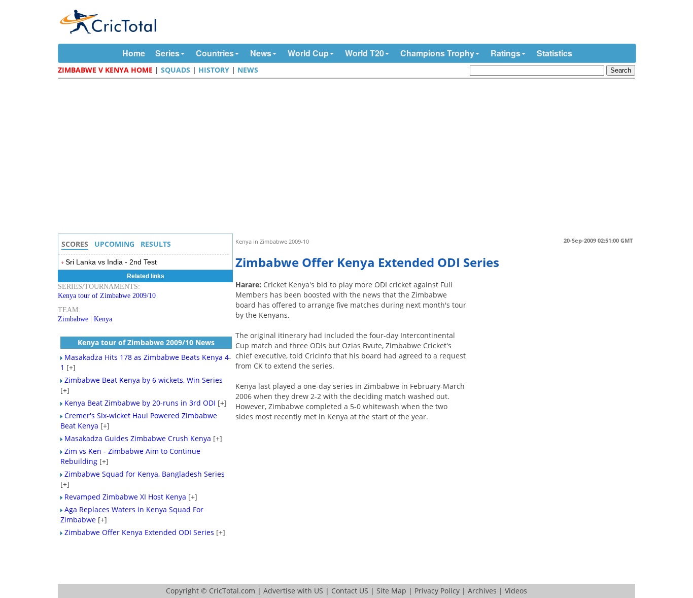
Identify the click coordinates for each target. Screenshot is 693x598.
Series (167, 53)
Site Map (391, 590)
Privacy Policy (437, 590)
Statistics (554, 53)
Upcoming (114, 244)
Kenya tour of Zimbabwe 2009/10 (107, 296)
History (213, 70)
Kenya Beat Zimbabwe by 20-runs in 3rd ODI (140, 403)
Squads (175, 70)
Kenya (103, 319)
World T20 (364, 53)
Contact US (349, 590)
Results (156, 244)
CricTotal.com (232, 590)
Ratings (506, 53)
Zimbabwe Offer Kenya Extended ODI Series (139, 532)
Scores (74, 244)
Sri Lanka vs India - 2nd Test (111, 262)
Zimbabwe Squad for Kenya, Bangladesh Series (144, 474)
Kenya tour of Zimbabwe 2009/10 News (146, 342)
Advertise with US (293, 590)
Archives (482, 590)
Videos (516, 590)
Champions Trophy (437, 53)
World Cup (308, 53)
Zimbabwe (73, 319)
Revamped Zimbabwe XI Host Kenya (125, 497)
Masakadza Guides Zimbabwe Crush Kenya (137, 438)
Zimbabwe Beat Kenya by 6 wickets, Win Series (143, 380)
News (260, 53)
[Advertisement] (349, 157)
